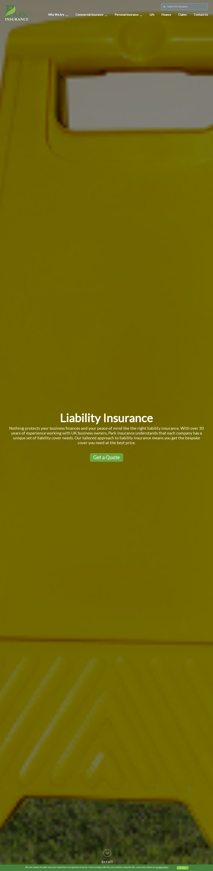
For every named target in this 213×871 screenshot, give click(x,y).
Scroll (107, 861)
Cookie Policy (162, 867)
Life (152, 14)
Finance (166, 14)
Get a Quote (106, 457)
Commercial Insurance (91, 15)
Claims (182, 14)
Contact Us (201, 14)
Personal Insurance (129, 15)
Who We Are (58, 15)
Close (182, 868)
